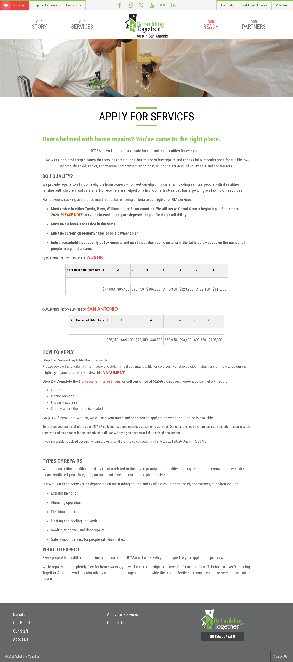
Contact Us (73, 5)
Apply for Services (122, 614)
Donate (19, 614)
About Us (20, 639)
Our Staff (21, 631)
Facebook (119, 5)
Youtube (151, 5)
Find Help (227, 5)
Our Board (21, 622)
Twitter (141, 5)
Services (82, 25)
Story (39, 25)
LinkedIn (173, 5)
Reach (211, 25)
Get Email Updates (254, 5)
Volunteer (282, 5)
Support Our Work (45, 5)
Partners (254, 25)
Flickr (162, 5)
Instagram (130, 5)
